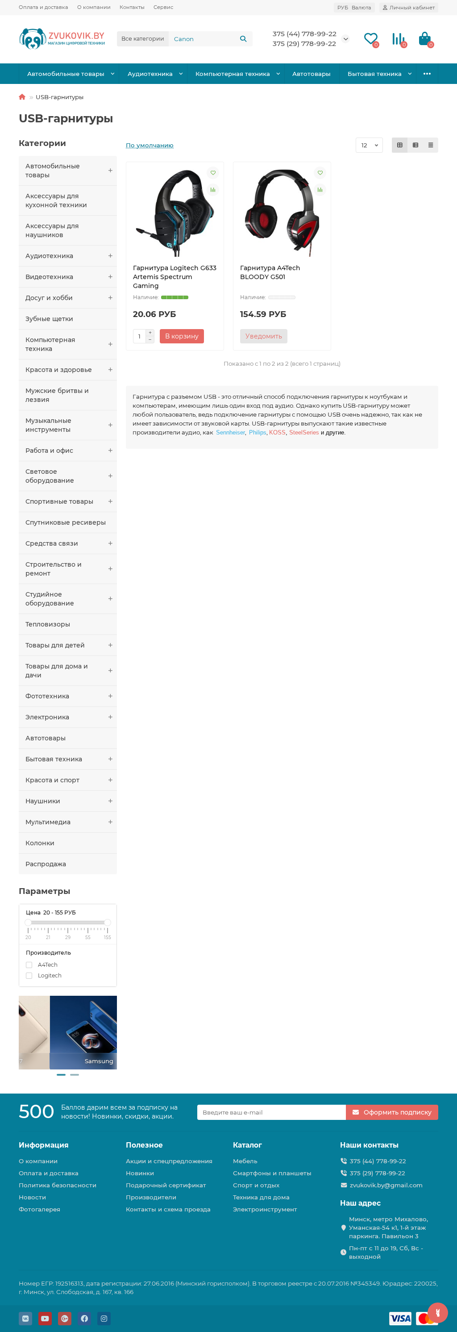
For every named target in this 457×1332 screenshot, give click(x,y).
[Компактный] (430, 145)
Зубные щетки (49, 319)
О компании (94, 7)
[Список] (415, 145)
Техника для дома (261, 1197)
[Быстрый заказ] (216, 336)
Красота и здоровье (58, 370)
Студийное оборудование (49, 598)
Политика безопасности (57, 1185)
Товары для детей (55, 645)
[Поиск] (243, 39)
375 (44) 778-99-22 (305, 33)
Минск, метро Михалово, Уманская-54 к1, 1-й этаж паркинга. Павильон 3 (388, 1227)
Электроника (47, 717)
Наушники (42, 801)
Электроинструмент (265, 1209)
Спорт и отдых (256, 1185)
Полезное (144, 1145)
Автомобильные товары (65, 73)
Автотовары (311, 73)
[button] (61, 1075)
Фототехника (47, 696)
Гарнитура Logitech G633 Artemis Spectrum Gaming (174, 277)
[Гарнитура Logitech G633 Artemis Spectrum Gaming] (175, 213)
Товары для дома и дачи (56, 670)
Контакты (132, 7)
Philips (257, 432)
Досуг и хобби (49, 298)
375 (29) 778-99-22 (377, 1173)
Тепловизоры (47, 624)
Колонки (39, 843)
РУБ (354, 7)
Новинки (140, 1173)
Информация (44, 1145)
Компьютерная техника (232, 73)
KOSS (277, 432)
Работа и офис (49, 451)
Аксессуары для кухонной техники (56, 200)
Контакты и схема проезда (168, 1209)
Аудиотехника (150, 73)
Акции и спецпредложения (169, 1161)
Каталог (247, 1145)
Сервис (163, 7)
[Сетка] (400, 145)
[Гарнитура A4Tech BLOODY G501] (282, 213)
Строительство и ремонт (53, 568)
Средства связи (51, 543)
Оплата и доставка (43, 7)
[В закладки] (213, 173)
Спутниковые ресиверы (65, 522)
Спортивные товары (59, 501)
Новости (32, 1197)
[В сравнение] (213, 190)
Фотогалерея (39, 1209)
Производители (151, 1197)
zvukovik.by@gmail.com (386, 1185)
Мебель (245, 1161)
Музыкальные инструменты (48, 425)
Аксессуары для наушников (52, 230)
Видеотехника (49, 277)
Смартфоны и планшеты (272, 1173)
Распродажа (45, 864)
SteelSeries (304, 432)
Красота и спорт (52, 780)
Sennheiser (230, 432)
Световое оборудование (49, 476)
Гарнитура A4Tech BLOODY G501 (270, 272)
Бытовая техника (375, 73)
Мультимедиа (48, 822)
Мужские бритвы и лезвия (57, 395)
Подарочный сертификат (166, 1185)
